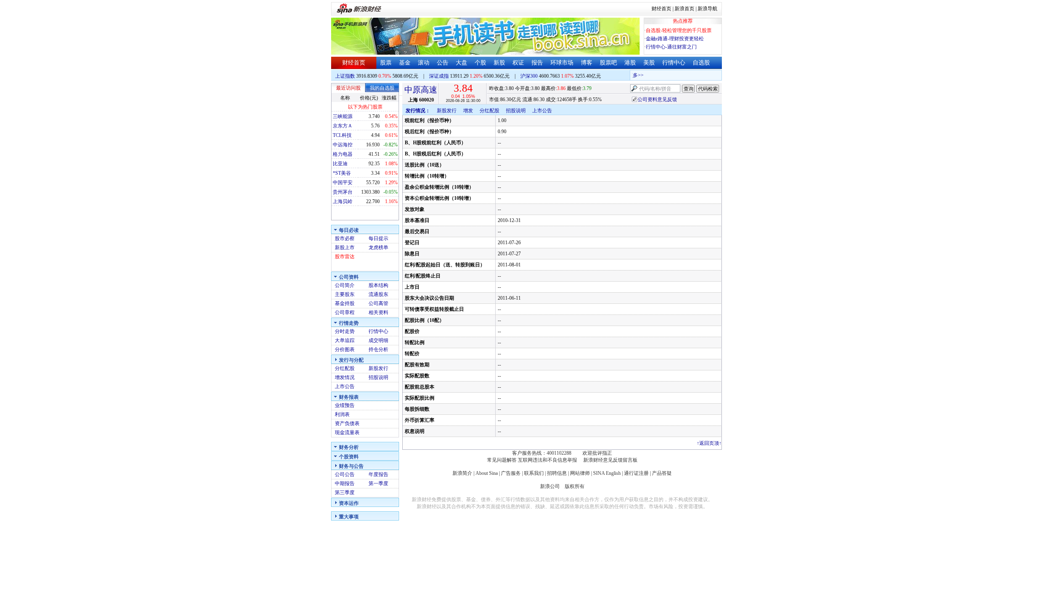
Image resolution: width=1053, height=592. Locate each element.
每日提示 (378, 238)
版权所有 (574, 486)
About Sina (486, 473)
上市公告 (345, 386)
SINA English (607, 473)
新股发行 (378, 368)
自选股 (701, 63)
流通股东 (378, 294)
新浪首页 (684, 9)
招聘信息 (557, 473)
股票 (386, 63)
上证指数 (345, 76)
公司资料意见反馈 (657, 99)
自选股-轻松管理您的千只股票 (679, 30)
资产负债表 (347, 423)
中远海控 (343, 145)
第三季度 (345, 492)
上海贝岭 (343, 201)
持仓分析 (378, 349)
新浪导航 (707, 9)
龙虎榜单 (378, 247)
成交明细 (378, 340)
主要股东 (345, 294)
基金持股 (345, 303)
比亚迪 (340, 163)
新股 (499, 63)
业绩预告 (345, 405)
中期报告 (345, 483)
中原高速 (420, 89)
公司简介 (345, 285)
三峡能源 (343, 116)
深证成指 (439, 76)
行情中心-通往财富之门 (671, 47)
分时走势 (345, 331)
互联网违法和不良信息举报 (547, 460)
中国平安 (343, 182)
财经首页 (661, 9)
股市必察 (345, 238)
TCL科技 (342, 135)
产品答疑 (662, 473)
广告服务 (511, 473)
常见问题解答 (502, 460)
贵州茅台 (343, 192)
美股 (649, 63)
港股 (630, 63)
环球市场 (561, 63)
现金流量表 (347, 432)
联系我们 (534, 473)
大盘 (461, 63)
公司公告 (345, 474)
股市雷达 (345, 256)
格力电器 (343, 154)
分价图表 (345, 349)
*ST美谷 (342, 173)
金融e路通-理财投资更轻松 (675, 39)
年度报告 (378, 474)
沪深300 (529, 76)
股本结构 (378, 285)
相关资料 (378, 312)
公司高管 (378, 303)
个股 (480, 63)
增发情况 (345, 377)
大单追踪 (345, 340)
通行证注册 (636, 473)
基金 (405, 63)
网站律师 (580, 473)
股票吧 (608, 63)
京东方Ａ (343, 126)
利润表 (342, 414)
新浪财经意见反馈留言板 (610, 460)
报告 (537, 63)
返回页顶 (709, 443)
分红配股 (345, 368)
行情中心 (673, 63)
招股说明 (378, 377)
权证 (518, 63)
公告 (442, 63)
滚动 (423, 63)
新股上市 (345, 247)
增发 (468, 110)
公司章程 (345, 312)
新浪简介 (462, 473)
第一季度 (378, 483)
